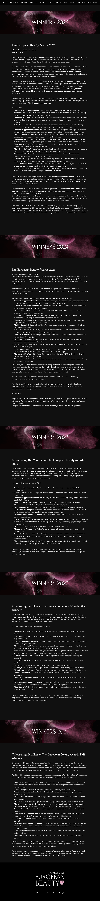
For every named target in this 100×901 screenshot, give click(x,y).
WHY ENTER (24, 2)
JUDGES (42, 2)
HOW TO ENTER (14, 2)
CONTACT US (57, 2)
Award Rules (37, 893)
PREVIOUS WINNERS (69, 2)
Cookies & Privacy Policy (60, 893)
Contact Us (46, 893)
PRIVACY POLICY (92, 2)
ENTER (49, 2)
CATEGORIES (33, 2)
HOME (5, 2)
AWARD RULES (81, 2)
